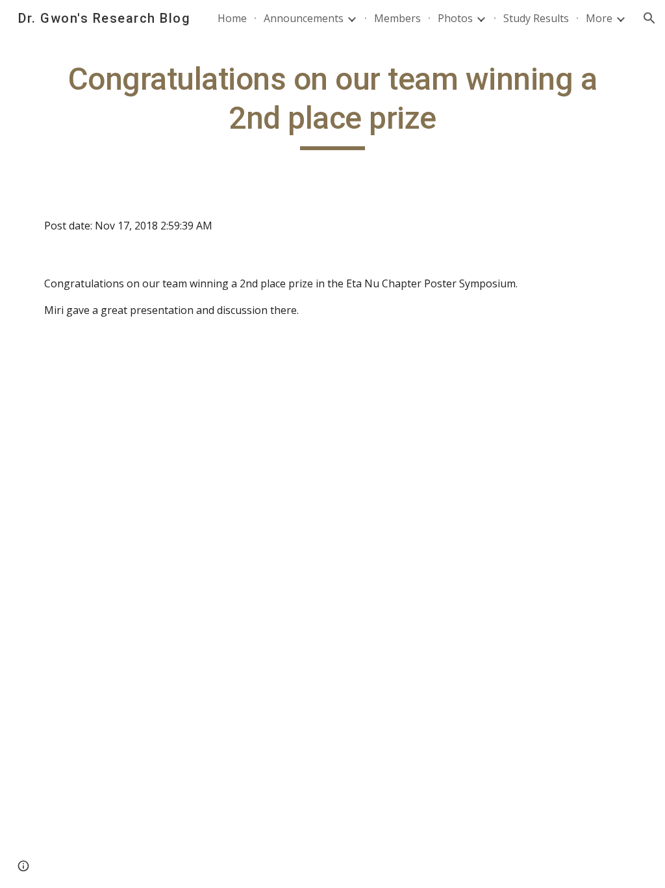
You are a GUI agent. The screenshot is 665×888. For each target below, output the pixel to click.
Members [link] (397, 18)
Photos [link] (455, 18)
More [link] (599, 18)
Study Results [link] (536, 18)
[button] (649, 18)
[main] (333, 105)
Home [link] (232, 18)
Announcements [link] (304, 18)
